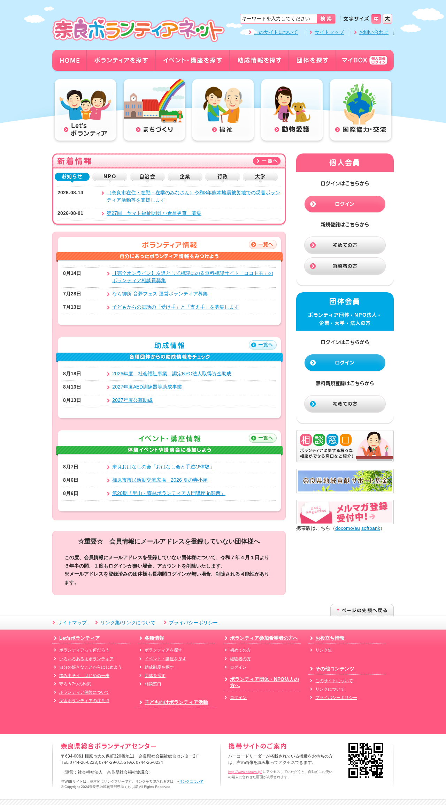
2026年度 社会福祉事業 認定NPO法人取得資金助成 (171, 373)
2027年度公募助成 (132, 400)
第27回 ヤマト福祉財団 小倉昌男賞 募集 (154, 213)
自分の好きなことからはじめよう (90, 667)
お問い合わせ (374, 32)
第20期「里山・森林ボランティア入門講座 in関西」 (168, 493)
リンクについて (330, 689)
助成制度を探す (159, 667)
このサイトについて (276, 32)
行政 (222, 176)
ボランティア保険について (84, 692)
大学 (260, 176)
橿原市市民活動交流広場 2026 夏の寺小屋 (160, 480)
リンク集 (323, 650)
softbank (370, 528)
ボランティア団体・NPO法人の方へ (264, 682)
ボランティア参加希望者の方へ (264, 638)
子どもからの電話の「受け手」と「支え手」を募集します (175, 307)
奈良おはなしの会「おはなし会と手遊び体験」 (163, 466)
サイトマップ (329, 32)
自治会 (147, 176)
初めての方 (240, 650)
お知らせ (72, 176)
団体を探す (155, 675)
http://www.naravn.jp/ (245, 772)
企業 (185, 176)
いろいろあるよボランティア (86, 658)
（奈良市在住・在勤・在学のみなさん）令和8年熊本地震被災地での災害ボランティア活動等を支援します (193, 196)
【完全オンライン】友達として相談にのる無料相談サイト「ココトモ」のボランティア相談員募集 (192, 276)
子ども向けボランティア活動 (176, 702)
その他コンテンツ (334, 668)
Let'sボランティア (79, 638)
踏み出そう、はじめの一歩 (84, 675)
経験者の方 (240, 658)
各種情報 (154, 638)
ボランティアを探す (163, 650)
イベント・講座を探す (165, 658)
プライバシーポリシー (193, 622)
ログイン (238, 667)
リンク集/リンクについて (127, 622)
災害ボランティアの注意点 (84, 700)
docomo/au (347, 528)
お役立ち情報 (330, 638)
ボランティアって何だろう (84, 650)
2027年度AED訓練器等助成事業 (147, 387)
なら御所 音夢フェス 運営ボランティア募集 (160, 293)
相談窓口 (153, 684)
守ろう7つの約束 (75, 684)
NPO (109, 176)
